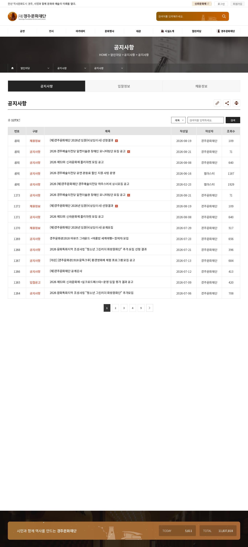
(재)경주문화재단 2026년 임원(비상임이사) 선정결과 (81, 140)
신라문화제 (200, 3)
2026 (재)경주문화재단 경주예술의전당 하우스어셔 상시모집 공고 (89, 184)
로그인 (221, 4)
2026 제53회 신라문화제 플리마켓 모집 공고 (76, 162)
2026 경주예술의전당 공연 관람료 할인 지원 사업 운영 (82, 173)
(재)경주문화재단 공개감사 (66, 271)
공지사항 (62, 68)
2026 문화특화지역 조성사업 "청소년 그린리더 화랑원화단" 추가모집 (92, 292)
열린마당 (25, 68)
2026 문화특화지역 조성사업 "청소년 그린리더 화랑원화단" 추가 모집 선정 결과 (98, 249)
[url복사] (217, 103)
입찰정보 (124, 86)
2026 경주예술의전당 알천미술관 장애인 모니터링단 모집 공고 (87, 151)
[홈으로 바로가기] (12, 68)
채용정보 (201, 86)
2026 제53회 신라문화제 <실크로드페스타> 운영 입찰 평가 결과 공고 (91, 282)
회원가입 (237, 4)
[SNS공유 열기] (227, 103)
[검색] (224, 16)
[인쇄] (236, 103)
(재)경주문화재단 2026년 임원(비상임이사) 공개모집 (81, 227)
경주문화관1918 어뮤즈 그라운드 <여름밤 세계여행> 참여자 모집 (89, 238)
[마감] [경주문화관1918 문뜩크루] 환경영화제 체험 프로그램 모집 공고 (92, 260)
